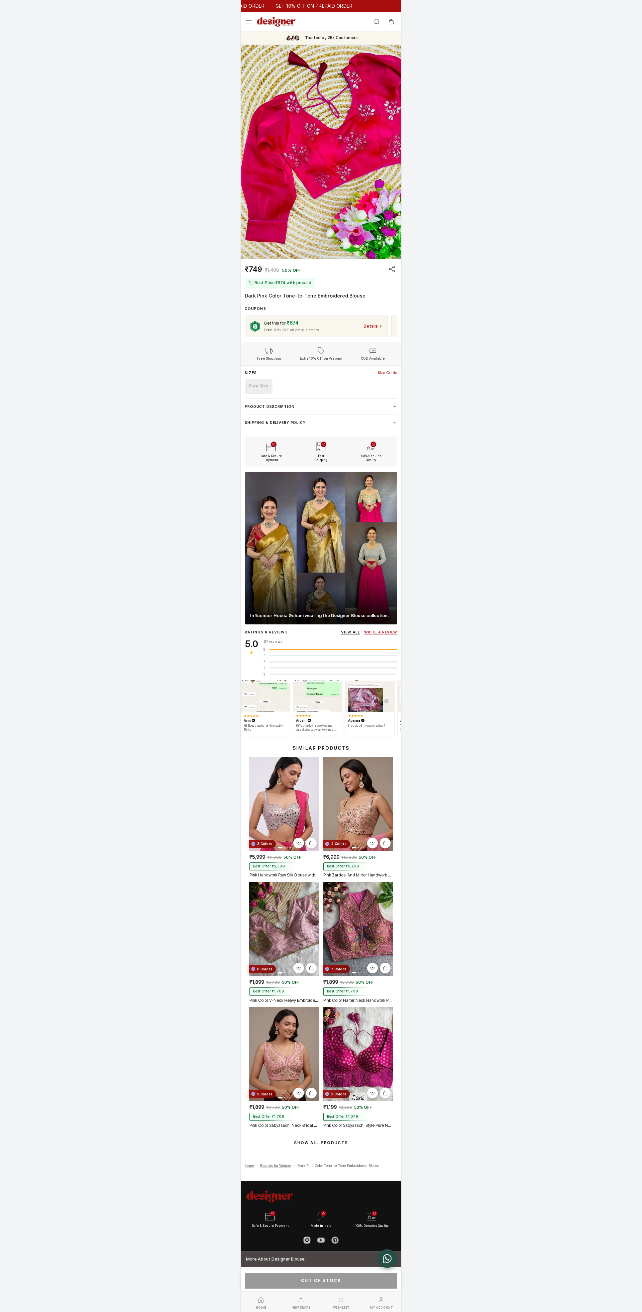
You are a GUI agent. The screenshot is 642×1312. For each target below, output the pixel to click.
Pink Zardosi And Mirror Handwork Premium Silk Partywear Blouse (358, 875)
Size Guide (387, 373)
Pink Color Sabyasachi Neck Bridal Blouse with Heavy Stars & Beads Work (284, 1125)
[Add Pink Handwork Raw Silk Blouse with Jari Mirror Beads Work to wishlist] (298, 843)
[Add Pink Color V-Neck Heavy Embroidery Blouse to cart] (311, 968)
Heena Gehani (289, 615)
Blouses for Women (275, 1166)
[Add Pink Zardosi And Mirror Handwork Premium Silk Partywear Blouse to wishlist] (372, 843)
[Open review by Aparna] (369, 696)
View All (350, 632)
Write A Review (380, 632)
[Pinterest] (335, 1240)
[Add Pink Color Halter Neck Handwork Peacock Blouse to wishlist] (372, 968)
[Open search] (376, 21)
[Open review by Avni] (265, 696)
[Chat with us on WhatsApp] (387, 1258)
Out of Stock (321, 1280)
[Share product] (392, 268)
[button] (321, 152)
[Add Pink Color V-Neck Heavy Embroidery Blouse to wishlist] (298, 968)
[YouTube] (321, 1240)
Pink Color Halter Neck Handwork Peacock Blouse (358, 1000)
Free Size (258, 385)
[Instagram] (307, 1240)
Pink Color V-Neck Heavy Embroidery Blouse (284, 1000)
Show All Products (321, 1143)
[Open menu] (248, 21)
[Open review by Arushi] (317, 696)
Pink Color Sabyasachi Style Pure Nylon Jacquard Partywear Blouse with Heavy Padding (358, 1125)
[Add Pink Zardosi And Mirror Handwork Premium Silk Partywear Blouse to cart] (385, 843)
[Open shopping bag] (391, 21)
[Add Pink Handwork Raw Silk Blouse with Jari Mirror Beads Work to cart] (311, 843)
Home (249, 1166)
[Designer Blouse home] (276, 22)
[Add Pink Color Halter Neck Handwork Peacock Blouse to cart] (385, 968)
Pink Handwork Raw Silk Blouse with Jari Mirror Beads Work (284, 875)
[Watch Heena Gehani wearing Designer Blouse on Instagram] (321, 548)
